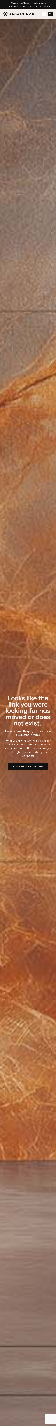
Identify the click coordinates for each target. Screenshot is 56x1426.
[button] (44, 14)
